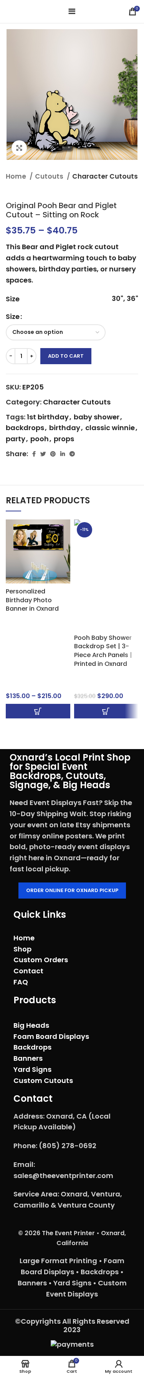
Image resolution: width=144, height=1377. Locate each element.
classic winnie (110, 427)
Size (13, 316)
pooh (39, 439)
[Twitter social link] (43, 454)
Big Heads (31, 1025)
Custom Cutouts (43, 1080)
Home (17, 176)
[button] (106, 711)
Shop (22, 949)
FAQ (20, 982)
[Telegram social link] (72, 454)
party (15, 439)
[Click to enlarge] (19, 148)
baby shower (96, 417)
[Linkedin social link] (62, 454)
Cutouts (50, 176)
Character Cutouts (105, 176)
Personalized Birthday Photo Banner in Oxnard (32, 600)
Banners (28, 1058)
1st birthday (48, 417)
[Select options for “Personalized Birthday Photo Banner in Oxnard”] (38, 711)
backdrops (25, 427)
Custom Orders (40, 960)
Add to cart (66, 356)
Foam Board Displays (51, 1036)
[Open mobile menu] (72, 11)
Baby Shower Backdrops (95, 679)
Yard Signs (32, 1069)
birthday (64, 427)
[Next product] (134, 189)
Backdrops (23, 620)
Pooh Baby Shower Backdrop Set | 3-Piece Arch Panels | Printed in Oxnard (103, 650)
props (64, 439)
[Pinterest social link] (53, 454)
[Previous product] (119, 189)
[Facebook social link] (34, 454)
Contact (28, 971)
